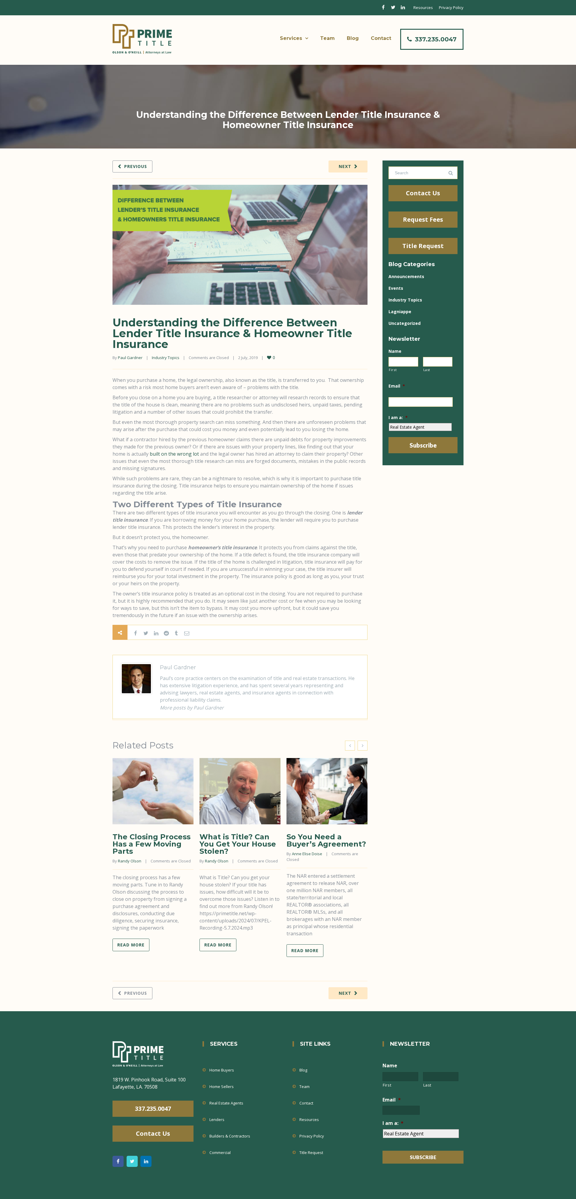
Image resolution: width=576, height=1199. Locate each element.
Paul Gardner (130, 357)
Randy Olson (129, 861)
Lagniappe (399, 311)
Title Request (423, 246)
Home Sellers (221, 1086)
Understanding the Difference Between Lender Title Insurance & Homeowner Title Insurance (232, 333)
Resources (423, 7)
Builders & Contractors (229, 1136)
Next (345, 166)
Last (426, 369)
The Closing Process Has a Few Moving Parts (151, 844)
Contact (381, 38)
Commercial (220, 1152)
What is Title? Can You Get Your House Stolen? (238, 844)
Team (327, 38)
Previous (135, 166)
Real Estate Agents (226, 1103)
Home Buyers (221, 1070)
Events (395, 288)
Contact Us (423, 193)
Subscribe (423, 445)
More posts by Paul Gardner (192, 707)
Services (291, 38)
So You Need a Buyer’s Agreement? (326, 840)
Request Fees (423, 219)
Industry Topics (165, 357)
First (393, 369)
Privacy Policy (451, 7)
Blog (353, 38)
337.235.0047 (436, 39)
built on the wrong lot (174, 454)
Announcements (406, 276)
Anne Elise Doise (307, 853)
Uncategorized (404, 323)
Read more (131, 945)
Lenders (216, 1119)
